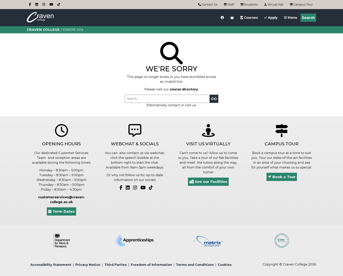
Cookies (225, 265)
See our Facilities (210, 182)
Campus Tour (303, 4)
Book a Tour (283, 177)
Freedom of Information (151, 265)
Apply (272, 18)
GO (214, 99)
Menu (292, 18)
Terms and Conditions (195, 265)
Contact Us (209, 4)
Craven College (43, 30)
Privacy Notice (87, 265)
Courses (250, 18)
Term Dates (63, 211)
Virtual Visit (275, 4)
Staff (230, 4)
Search (308, 18)
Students (250, 4)
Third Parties (115, 265)
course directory (184, 89)
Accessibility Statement (50, 265)
